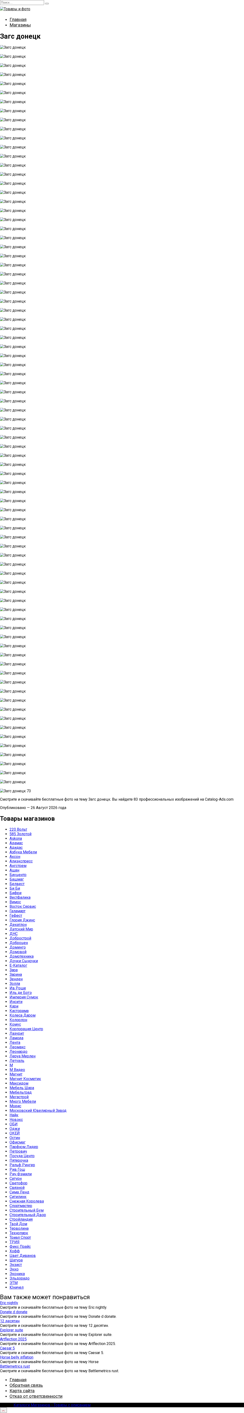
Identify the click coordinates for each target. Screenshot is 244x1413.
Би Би (15, 888)
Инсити (16, 1001)
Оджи (15, 1128)
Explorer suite (11, 1330)
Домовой (18, 952)
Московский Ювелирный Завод (38, 1110)
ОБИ (14, 1124)
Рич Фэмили (21, 1174)
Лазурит (17, 1033)
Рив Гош (17, 1169)
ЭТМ (14, 1283)
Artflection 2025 (13, 1339)
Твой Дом (18, 1224)
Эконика (17, 1273)
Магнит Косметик (25, 1079)
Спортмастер (21, 1205)
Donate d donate (13, 1312)
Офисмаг (17, 1142)
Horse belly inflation (16, 1357)
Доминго (18, 947)
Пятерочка (19, 1160)
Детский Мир (21, 929)
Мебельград (21, 1092)
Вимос (15, 902)
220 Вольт (18, 829)
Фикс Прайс (20, 1246)
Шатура (16, 1260)
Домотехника (22, 956)
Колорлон (18, 1020)
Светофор (18, 1183)
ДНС (14, 933)
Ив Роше (18, 988)
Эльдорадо (20, 1278)
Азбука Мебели (23, 852)
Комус (15, 1024)
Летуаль (17, 1060)
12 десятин (10, 1321)
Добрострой (20, 938)
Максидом (19, 1083)
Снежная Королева (27, 1201)
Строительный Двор (28, 1215)
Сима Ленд (19, 1192)
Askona (16, 838)
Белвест (17, 884)
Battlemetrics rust (15, 1366)
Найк (14, 1115)
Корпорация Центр (26, 1029)
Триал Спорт (20, 1237)
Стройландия (21, 1219)
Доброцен (19, 942)
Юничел (17, 1287)
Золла (15, 983)
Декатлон (18, 924)
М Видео (17, 1069)
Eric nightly (9, 1303)
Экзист (16, 1264)
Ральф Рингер (22, 1165)
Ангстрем (18, 865)
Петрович (18, 1151)
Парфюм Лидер (24, 1147)
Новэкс (16, 1119)
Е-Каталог (18, 965)
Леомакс (17, 1047)
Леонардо (18, 1051)
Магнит (16, 1074)
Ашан (14, 870)
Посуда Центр (22, 1156)
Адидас (16, 847)
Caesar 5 (7, 1348)
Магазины (20, 25)
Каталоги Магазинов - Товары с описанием (52, 1405)
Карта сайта (22, 1390)
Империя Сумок (24, 997)
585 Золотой (20, 834)
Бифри (15, 893)
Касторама (19, 1011)
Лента (15, 1042)
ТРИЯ (15, 1242)
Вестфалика (20, 897)
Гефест (16, 915)
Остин (15, 1137)
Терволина (19, 1228)
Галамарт (17, 911)
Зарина (16, 974)
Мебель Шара (22, 1088)
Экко (14, 1269)
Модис (15, 1106)
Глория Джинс (22, 920)
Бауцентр (18, 874)
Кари (14, 1006)
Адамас (16, 843)
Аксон (15, 856)
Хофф (15, 1251)
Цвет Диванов (23, 1255)
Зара (14, 970)
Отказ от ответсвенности (36, 1396)
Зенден (16, 979)
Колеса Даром (23, 1015)
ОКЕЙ (15, 1133)
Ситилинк (18, 1196)
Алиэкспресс (21, 861)
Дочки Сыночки (24, 961)
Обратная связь (26, 1385)
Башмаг (17, 879)
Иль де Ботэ (21, 992)
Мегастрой (19, 1097)
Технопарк (19, 1233)
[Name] (3, 1410)
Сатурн (16, 1178)
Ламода (16, 1038)
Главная (18, 19)
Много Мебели (23, 1101)
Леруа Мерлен (23, 1056)
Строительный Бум (27, 1210)
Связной (17, 1187)
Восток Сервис (23, 906)
